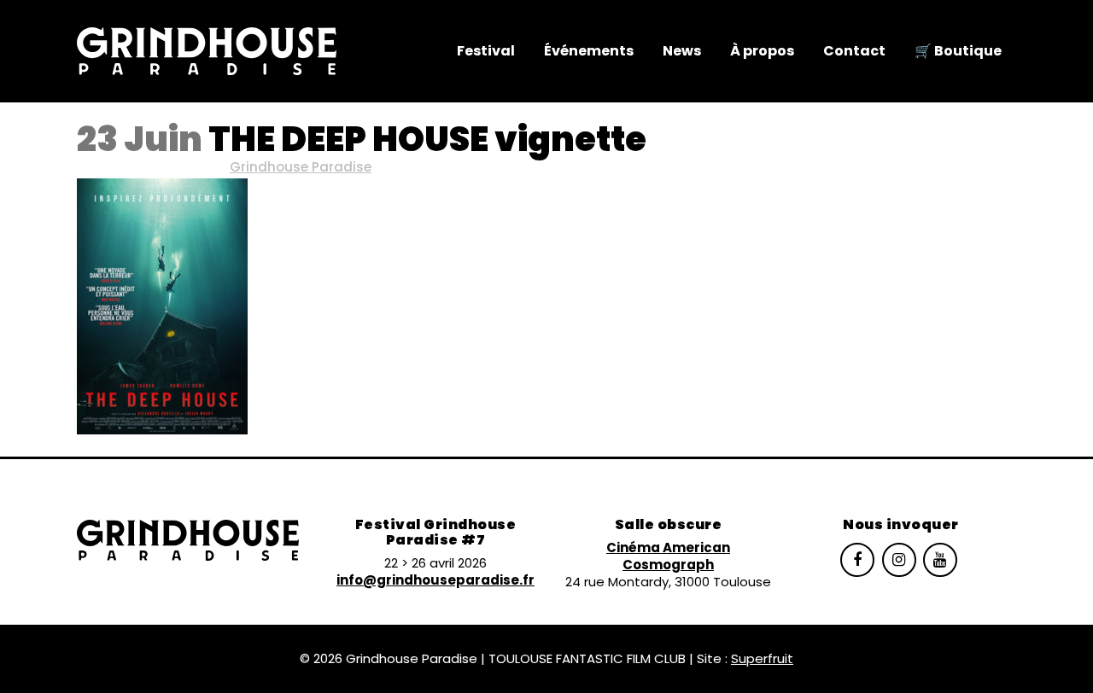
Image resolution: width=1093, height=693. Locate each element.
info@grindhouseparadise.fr (435, 580)
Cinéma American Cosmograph (668, 556)
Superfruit (762, 658)
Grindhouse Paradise (300, 167)
